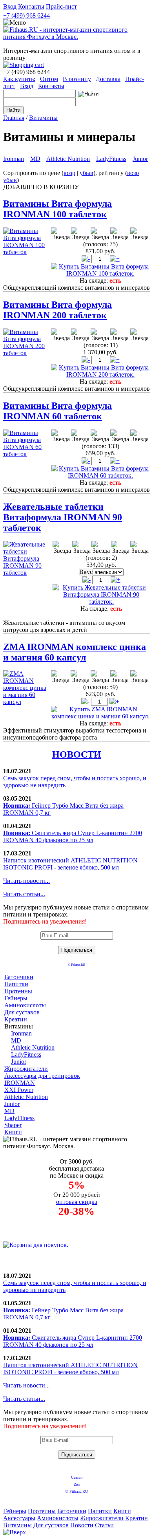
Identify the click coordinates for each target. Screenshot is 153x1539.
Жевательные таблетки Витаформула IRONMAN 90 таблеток (62, 517)
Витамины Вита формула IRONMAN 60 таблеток (57, 411)
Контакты (31, 6)
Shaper (13, 1125)
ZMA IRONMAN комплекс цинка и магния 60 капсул (74, 652)
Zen (77, 1484)
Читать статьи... (24, 894)
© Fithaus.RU (76, 965)
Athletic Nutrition (68, 158)
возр (69, 173)
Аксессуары (19, 1518)
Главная (13, 117)
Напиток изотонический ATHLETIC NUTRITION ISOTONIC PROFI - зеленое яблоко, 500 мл (70, 864)
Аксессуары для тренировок (42, 1075)
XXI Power (18, 1089)
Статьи (76, 1477)
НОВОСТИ (76, 754)
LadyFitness (111, 158)
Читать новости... (26, 880)
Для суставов (22, 1012)
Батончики (18, 977)
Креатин (15, 1019)
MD (35, 158)
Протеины (18, 991)
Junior (140, 158)
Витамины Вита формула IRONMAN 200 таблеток (57, 310)
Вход (9, 6)
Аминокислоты (25, 1005)
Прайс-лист (61, 6)
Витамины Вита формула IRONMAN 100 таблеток (57, 208)
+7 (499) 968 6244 (26, 15)
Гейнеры (15, 998)
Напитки (16, 984)
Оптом (49, 79)
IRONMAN (19, 1082)
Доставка (108, 79)
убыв (86, 173)
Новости (81, 1525)
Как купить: (19, 79)
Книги (13, 1132)
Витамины (43, 117)
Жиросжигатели (26, 1068)
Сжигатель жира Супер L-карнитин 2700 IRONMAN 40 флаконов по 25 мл (72, 836)
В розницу (77, 79)
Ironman (13, 158)
